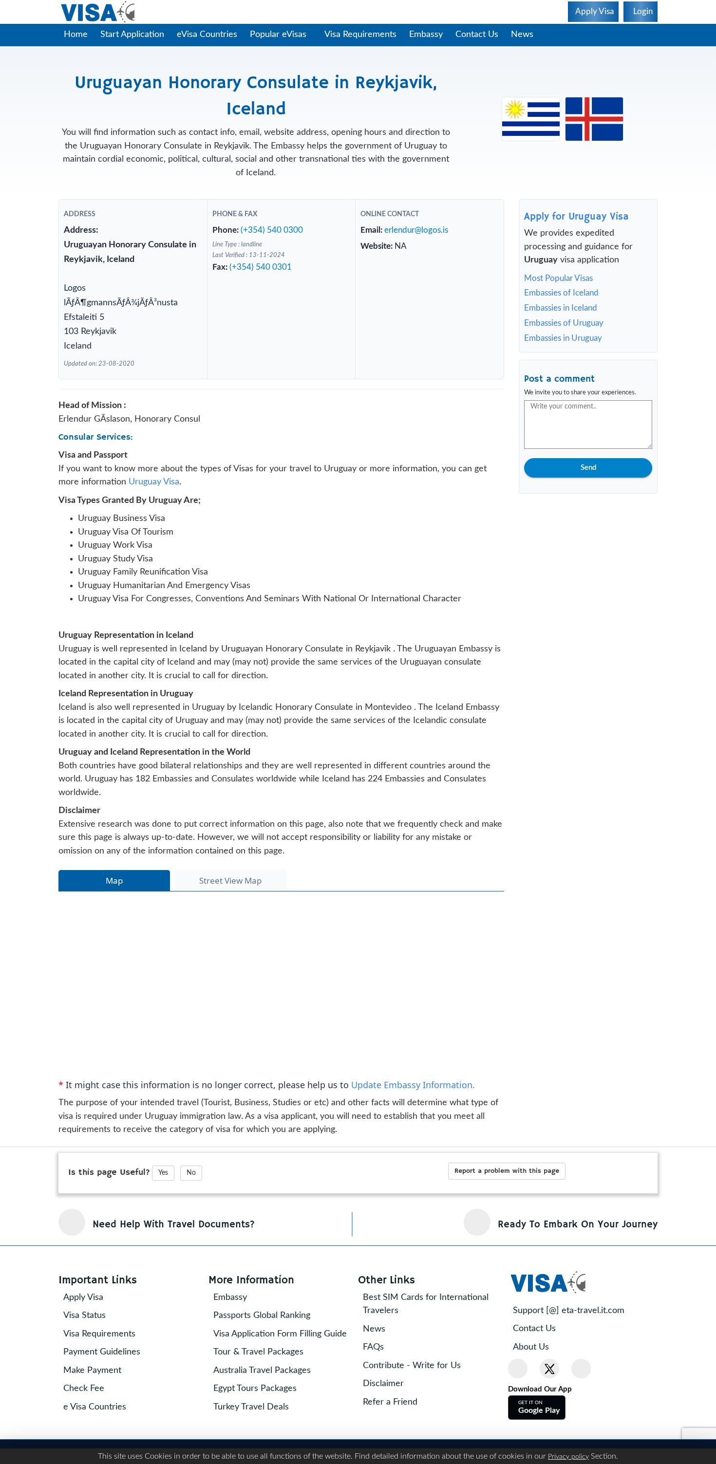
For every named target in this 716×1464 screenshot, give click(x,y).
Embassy (426, 34)
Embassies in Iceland (560, 308)
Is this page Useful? (109, 1172)
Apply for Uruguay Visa (576, 217)
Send (588, 467)
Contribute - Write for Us (412, 1365)
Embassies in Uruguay (563, 338)
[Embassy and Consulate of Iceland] (594, 118)
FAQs (373, 1347)
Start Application (132, 34)
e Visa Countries (94, 1407)
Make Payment (92, 1370)
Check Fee (83, 1388)
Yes (163, 1172)
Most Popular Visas (558, 278)
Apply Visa (83, 1297)
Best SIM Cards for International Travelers (426, 1304)
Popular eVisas (279, 34)
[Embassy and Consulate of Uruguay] (531, 118)
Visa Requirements (360, 34)
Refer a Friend (390, 1402)
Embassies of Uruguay (563, 323)
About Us (531, 1347)
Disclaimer (383, 1383)
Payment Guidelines (101, 1352)
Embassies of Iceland (561, 293)
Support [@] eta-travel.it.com (568, 1310)
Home (76, 34)
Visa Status (84, 1315)
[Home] (98, 12)
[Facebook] (518, 1368)
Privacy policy (568, 1456)
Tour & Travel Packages (258, 1352)
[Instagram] (581, 1368)
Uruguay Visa (154, 482)
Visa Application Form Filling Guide (280, 1334)
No (191, 1172)
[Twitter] (549, 1368)
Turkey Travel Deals (251, 1407)
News (522, 34)
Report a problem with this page (506, 1171)
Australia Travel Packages (262, 1370)
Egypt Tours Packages (255, 1388)
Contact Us (476, 34)
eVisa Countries (207, 34)
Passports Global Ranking (261, 1315)
